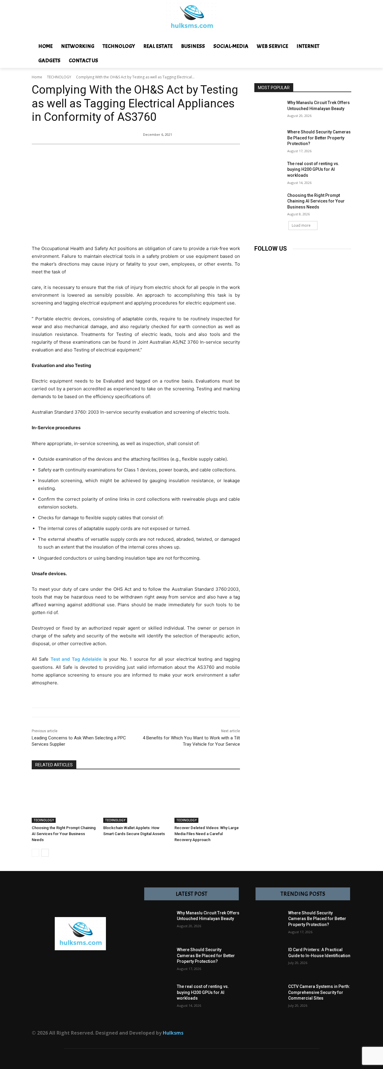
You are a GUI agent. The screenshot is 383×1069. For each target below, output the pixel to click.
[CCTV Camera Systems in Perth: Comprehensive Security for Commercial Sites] (268, 998)
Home (37, 77)
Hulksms (173, 1033)
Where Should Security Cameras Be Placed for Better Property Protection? (319, 138)
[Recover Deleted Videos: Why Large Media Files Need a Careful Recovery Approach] (207, 800)
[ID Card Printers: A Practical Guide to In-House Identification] (268, 961)
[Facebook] (259, 260)
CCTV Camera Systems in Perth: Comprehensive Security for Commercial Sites (319, 992)
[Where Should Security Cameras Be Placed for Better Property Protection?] (268, 139)
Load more (301, 225)
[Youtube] (327, 260)
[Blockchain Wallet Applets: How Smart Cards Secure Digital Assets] (136, 800)
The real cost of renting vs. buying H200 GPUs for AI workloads (313, 169)
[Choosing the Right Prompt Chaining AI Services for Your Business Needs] (64, 800)
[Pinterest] (300, 260)
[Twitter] (313, 260)
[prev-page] (35, 853)
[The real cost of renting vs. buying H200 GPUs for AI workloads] (268, 171)
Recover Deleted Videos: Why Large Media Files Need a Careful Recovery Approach (206, 834)
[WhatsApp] (302, 1035)
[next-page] (45, 853)
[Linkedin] (286, 260)
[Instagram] (273, 260)
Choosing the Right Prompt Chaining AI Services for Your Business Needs (64, 834)
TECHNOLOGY (59, 77)
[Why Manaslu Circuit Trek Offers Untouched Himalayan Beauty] (268, 110)
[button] (360, 46)
